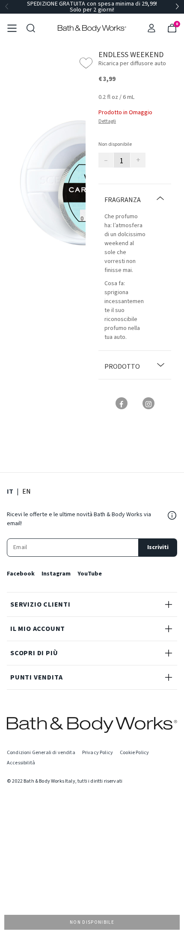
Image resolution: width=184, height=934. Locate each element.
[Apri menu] (12, 28)
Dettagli (107, 121)
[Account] (151, 28)
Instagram (56, 574)
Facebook (21, 574)
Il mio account (37, 628)
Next (177, 7)
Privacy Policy (97, 752)
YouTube (89, 574)
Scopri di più (34, 653)
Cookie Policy (134, 752)
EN (26, 491)
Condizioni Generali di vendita (41, 752)
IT (10, 491)
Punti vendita (36, 677)
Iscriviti (158, 547)
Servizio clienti (40, 604)
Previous (7, 7)
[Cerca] (30, 28)
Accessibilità (21, 762)
